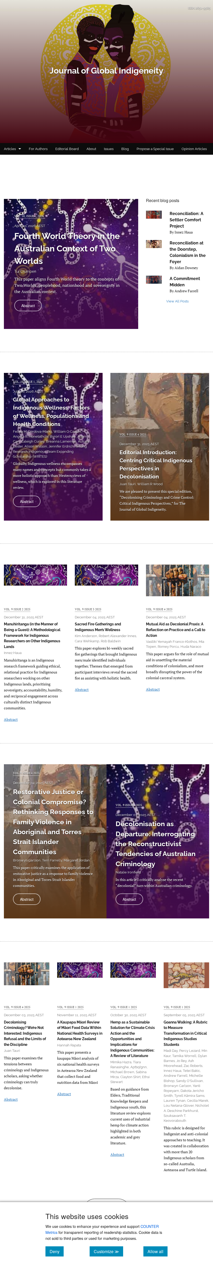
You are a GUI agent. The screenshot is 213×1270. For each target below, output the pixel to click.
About (91, 149)
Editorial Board (67, 149)
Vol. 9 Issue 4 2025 (132, 434)
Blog (125, 149)
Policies (10, 161)
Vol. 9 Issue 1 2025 (70, 1007)
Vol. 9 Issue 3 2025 (88, 609)
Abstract (31, 307)
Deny (57, 1251)
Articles (10, 149)
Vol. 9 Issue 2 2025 (17, 609)
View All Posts (177, 301)
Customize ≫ (108, 1251)
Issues (109, 149)
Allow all (158, 1251)
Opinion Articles (194, 149)
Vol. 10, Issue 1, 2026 (29, 216)
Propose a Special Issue (155, 149)
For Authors (38, 149)
